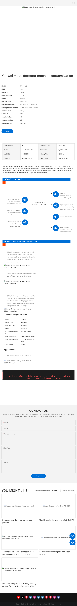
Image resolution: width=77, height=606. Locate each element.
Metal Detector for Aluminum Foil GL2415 (56, 520)
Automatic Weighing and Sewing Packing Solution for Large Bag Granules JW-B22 (19, 584)
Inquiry (7, 131)
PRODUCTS (55, 490)
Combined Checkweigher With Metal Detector (54, 553)
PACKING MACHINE (68, 490)
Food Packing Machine (42, 490)
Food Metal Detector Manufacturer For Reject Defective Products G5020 (18, 553)
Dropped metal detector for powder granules (17, 521)
